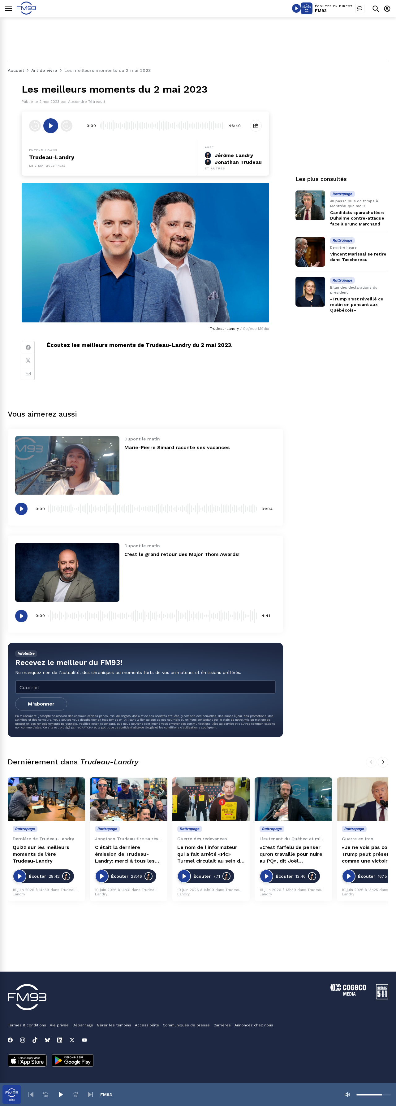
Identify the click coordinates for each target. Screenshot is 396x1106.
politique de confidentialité (120, 727)
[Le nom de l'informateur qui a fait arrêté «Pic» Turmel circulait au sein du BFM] (211, 799)
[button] (31, 1094)
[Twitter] (28, 360)
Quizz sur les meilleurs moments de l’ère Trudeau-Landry (41, 854)
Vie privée (59, 1025)
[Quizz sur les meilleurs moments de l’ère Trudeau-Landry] (46, 799)
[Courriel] (28, 373)
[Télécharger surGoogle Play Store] (72, 1061)
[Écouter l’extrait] (50, 125)
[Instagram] (22, 1040)
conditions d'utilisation (181, 727)
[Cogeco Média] (348, 994)
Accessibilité (147, 1025)
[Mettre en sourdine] (347, 1094)
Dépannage (82, 1025)
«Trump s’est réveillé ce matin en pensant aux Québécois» (356, 304)
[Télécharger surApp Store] (27, 1061)
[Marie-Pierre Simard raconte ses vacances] (67, 465)
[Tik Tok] (34, 1040)
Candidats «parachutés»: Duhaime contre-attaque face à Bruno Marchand (357, 218)
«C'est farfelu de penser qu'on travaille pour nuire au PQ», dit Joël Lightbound (291, 854)
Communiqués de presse (186, 1025)
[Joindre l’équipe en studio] (359, 8)
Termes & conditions (27, 1025)
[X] (72, 1040)
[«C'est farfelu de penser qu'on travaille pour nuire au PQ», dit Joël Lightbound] (293, 799)
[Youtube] (84, 1040)
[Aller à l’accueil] (26, 13)
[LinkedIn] (59, 1040)
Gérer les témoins (114, 1025)
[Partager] (256, 126)
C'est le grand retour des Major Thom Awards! (181, 554)
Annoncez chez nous (254, 1025)
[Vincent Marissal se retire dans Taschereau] (310, 252)
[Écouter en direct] (296, 8)
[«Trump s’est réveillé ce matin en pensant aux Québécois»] (310, 292)
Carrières (222, 1025)
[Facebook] (28, 347)
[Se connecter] (387, 8)
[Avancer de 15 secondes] (66, 126)
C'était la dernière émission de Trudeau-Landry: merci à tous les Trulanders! (125, 854)
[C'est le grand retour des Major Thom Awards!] (67, 572)
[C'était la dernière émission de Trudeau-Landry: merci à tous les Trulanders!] (128, 799)
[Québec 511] (382, 998)
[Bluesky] (47, 1040)
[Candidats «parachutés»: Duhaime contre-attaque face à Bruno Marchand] (310, 205)
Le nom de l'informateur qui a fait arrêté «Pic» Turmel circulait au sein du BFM (210, 854)
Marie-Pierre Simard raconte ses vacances (177, 447)
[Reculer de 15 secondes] (35, 126)
